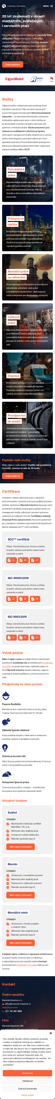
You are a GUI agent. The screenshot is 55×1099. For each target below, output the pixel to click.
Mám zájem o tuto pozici (20, 846)
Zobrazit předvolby (27, 1088)
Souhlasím (27, 1073)
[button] (50, 1033)
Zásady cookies (27, 1095)
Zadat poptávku (13, 64)
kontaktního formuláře (27, 965)
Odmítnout (27, 1081)
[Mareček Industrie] (13, 6)
